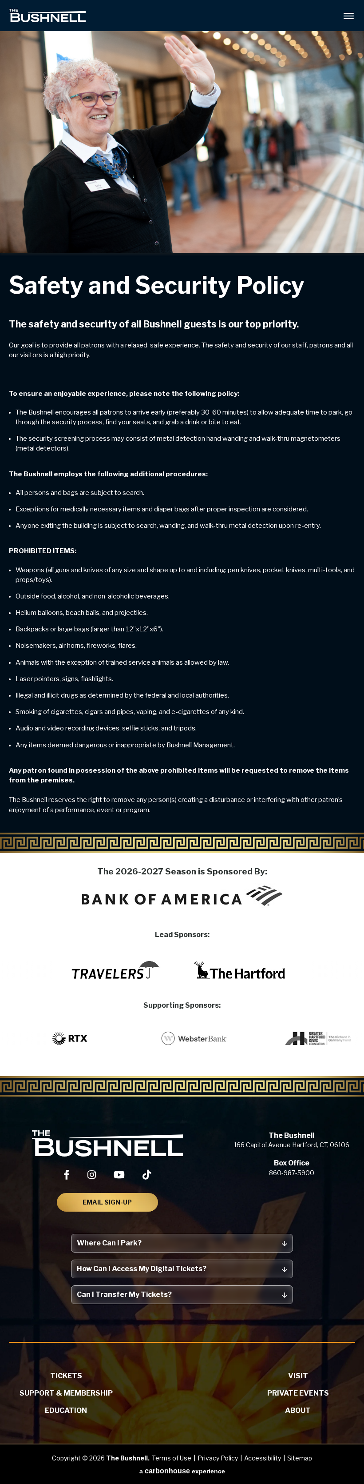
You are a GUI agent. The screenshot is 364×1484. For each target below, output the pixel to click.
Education (66, 1410)
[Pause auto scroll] (352, 1006)
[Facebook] (66, 1175)
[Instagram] (91, 1175)
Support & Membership (66, 1393)
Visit (298, 1376)
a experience (182, 1471)
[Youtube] (119, 1175)
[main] (182, 423)
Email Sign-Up (107, 1202)
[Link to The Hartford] (240, 970)
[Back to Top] (349, 1455)
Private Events (298, 1393)
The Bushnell (47, 15)
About (298, 1410)
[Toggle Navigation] (348, 15)
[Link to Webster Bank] (213, 1038)
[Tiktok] (146, 1175)
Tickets (66, 1376)
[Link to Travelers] (115, 970)
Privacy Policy (218, 1458)
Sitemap (299, 1458)
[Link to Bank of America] (182, 895)
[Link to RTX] (89, 1038)
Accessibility (262, 1458)
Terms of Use (171, 1458)
